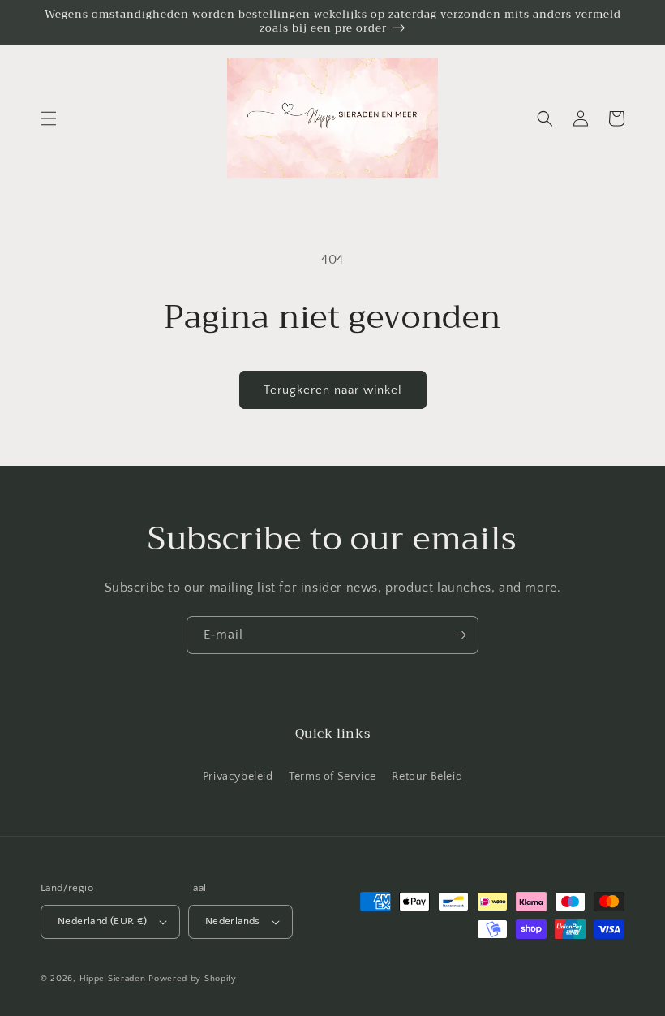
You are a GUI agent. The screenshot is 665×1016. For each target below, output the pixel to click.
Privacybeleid (238, 776)
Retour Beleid (427, 776)
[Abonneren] (460, 635)
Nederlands (232, 921)
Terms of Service (332, 776)
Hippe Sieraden (112, 979)
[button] (48, 118)
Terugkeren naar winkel (333, 390)
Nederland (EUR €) (103, 921)
